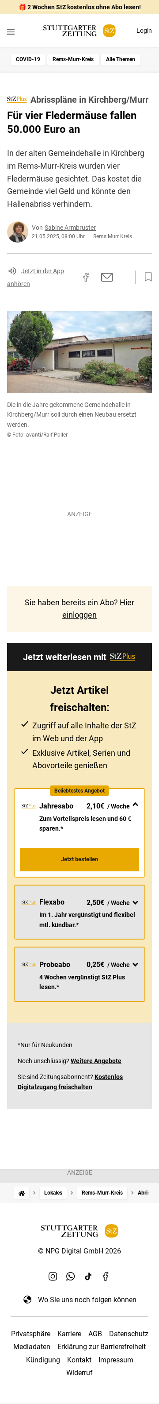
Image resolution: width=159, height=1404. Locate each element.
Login (144, 30)
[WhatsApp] (71, 1276)
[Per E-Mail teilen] (107, 277)
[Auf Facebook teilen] (86, 277)
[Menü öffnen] (11, 31)
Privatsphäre (30, 1334)
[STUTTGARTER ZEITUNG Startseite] (79, 30)
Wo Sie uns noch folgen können (87, 1300)
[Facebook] (106, 1276)
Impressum (115, 1360)
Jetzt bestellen (79, 859)
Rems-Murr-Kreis (73, 59)
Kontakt (79, 1360)
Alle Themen (120, 59)
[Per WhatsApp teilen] (123, 277)
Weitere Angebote (96, 1060)
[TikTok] (88, 1276)
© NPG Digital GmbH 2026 (79, 1251)
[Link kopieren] (70, 277)
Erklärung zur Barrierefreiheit (101, 1346)
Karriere (69, 1334)
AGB (95, 1334)
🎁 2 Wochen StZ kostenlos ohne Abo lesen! (80, 7)
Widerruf (79, 1373)
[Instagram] (53, 1276)
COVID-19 (28, 59)
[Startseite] (21, 1193)
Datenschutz (128, 1334)
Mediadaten (31, 1346)
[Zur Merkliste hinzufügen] (146, 277)
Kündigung (43, 1360)
